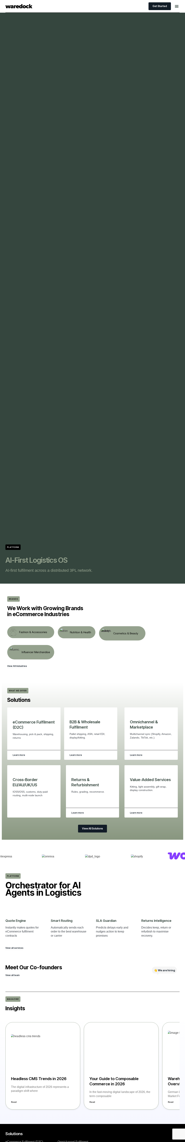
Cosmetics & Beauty (125, 633)
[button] (177, 6)
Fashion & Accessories (33, 632)
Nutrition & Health (80, 632)
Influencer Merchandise (36, 652)
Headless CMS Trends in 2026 (38, 1078)
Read (14, 1102)
